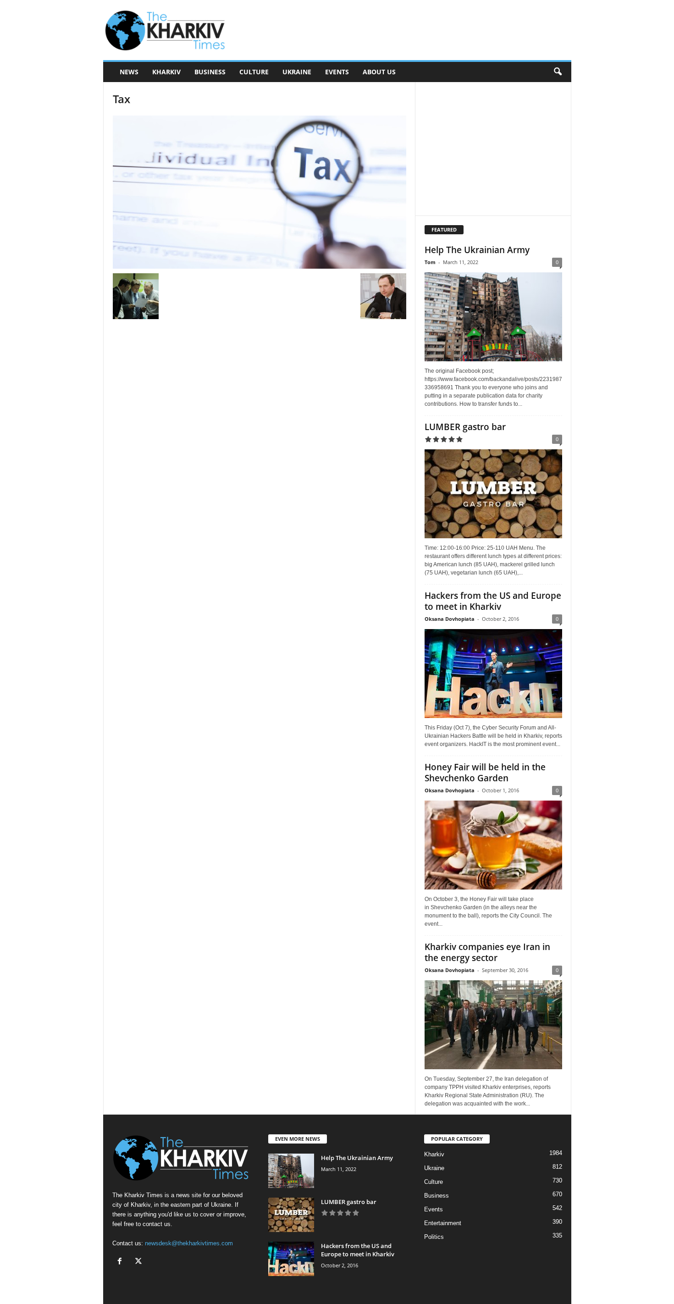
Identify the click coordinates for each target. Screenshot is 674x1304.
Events (337, 71)
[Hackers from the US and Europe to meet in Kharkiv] (493, 673)
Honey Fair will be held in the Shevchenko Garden (485, 772)
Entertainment (442, 1223)
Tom (430, 262)
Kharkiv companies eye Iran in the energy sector (487, 952)
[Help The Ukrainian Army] (493, 316)
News (129, 71)
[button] (557, 72)
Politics (434, 1236)
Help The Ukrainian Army (477, 250)
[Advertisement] (404, 30)
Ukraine (296, 71)
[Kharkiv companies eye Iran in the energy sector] (493, 1024)
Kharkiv (166, 71)
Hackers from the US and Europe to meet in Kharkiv (493, 601)
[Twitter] (139, 1262)
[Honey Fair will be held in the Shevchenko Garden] (493, 845)
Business (210, 71)
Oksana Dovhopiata (450, 618)
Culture (254, 71)
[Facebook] (121, 1262)
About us (379, 71)
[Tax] (259, 192)
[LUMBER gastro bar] (493, 493)
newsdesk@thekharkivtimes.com (189, 1243)
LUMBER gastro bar (465, 427)
